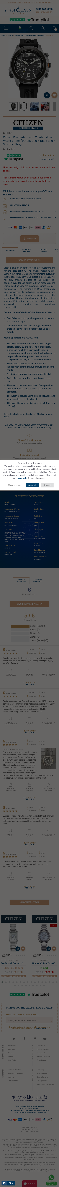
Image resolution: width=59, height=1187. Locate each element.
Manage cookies (14, 485)
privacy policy (22, 478)
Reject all (47, 485)
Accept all (32, 485)
